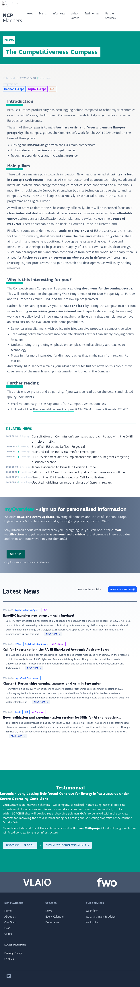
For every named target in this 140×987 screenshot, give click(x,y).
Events (43, 13)
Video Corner (75, 16)
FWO (7, 928)
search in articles (121, 589)
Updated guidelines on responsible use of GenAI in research (72, 482)
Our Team (10, 922)
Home (7, 910)
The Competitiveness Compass (53, 409)
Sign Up (15, 554)
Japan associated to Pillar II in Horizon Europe (64, 467)
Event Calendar (54, 916)
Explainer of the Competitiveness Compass (76, 404)
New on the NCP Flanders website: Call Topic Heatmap (69, 477)
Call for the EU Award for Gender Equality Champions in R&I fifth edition (82, 472)
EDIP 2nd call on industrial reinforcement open (64, 452)
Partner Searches (110, 16)
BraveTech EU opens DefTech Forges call (58, 447)
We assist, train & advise (100, 916)
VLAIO (8, 934)
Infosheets (58, 13)
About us (10, 916)
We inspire (92, 922)
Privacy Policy (13, 953)
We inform (92, 910)
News (29, 13)
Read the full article (19, 845)
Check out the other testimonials (66, 845)
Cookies (9, 959)
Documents (52, 922)
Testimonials (92, 13)
